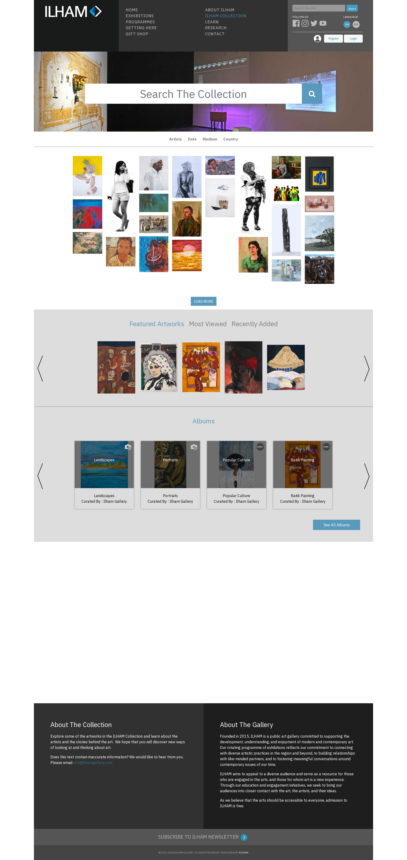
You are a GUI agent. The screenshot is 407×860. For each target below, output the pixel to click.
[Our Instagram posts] (305, 23)
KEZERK (243, 852)
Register (334, 38)
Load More (203, 301)
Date (192, 139)
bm (356, 24)
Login (353, 38)
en (347, 24)
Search (352, 8)
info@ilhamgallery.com (92, 762)
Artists (175, 139)
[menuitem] (163, 10)
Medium (210, 139)
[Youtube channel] (323, 23)
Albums (203, 421)
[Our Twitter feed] (314, 23)
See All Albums (337, 524)
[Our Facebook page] (297, 23)
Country (230, 139)
